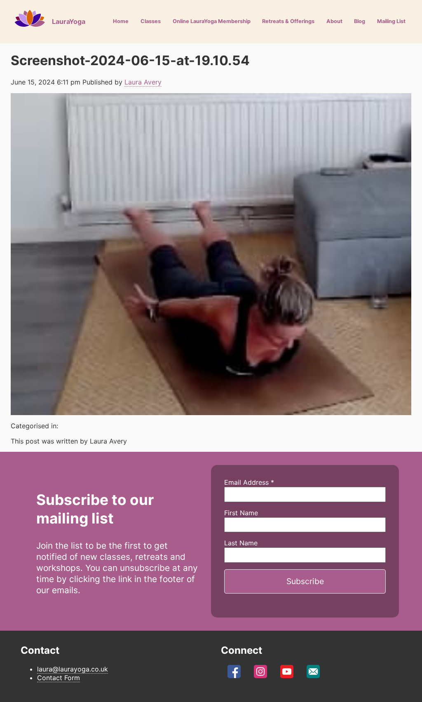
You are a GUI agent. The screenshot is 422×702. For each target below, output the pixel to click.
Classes (151, 21)
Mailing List (391, 21)
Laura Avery (143, 82)
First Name (241, 513)
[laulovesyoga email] (313, 674)
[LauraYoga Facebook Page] (234, 674)
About (334, 21)
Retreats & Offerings (288, 21)
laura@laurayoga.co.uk (72, 669)
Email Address (249, 482)
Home (121, 21)
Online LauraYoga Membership (212, 21)
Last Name (241, 543)
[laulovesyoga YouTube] (286, 674)
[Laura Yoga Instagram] (260, 674)
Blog (359, 21)
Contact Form (58, 678)
